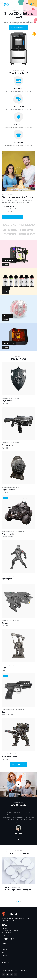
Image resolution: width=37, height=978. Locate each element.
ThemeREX (5, 970)
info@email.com (6, 936)
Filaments (7, 316)
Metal (11, 576)
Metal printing (8, 343)
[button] (31, 366)
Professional (20, 531)
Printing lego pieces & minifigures (18, 890)
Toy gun (5, 712)
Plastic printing (9, 260)
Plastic (12, 398)
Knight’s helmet (8, 490)
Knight (4, 667)
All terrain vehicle (9, 534)
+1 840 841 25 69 (8, 939)
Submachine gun (8, 445)
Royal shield (7, 401)
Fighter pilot (7, 578)
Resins (5, 288)
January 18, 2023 (16, 887)
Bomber (5, 623)
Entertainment (6, 487)
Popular (5, 264)
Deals (7, 887)
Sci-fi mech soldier (9, 756)
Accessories (5, 398)
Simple (17, 398)
